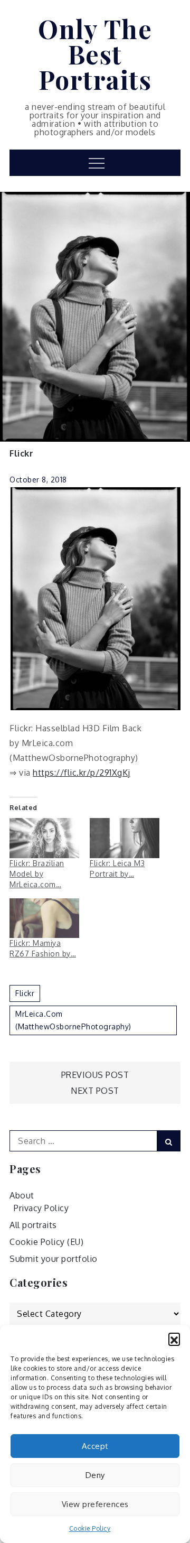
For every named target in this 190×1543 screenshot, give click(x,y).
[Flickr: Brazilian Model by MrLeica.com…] (44, 838)
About (22, 1195)
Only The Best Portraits (95, 54)
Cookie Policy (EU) (46, 1242)
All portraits (33, 1225)
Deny (95, 1475)
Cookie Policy (90, 1528)
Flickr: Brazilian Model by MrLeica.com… (37, 874)
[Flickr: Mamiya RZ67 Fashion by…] (44, 918)
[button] (174, 1338)
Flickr (21, 453)
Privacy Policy (41, 1208)
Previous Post (95, 1075)
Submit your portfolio (54, 1258)
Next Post (95, 1090)
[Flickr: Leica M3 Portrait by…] (124, 838)
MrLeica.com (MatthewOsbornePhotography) (73, 1020)
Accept (95, 1446)
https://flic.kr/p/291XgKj (81, 772)
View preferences (95, 1504)
